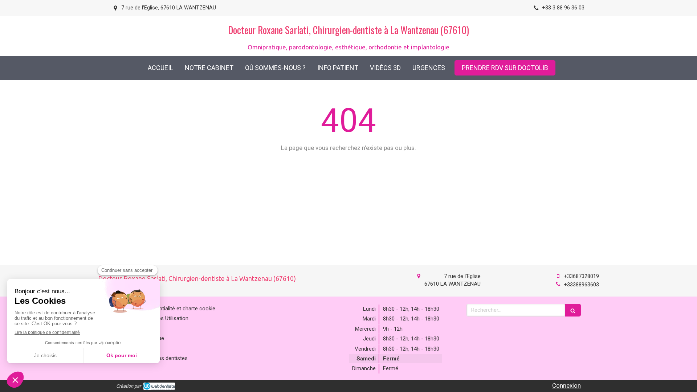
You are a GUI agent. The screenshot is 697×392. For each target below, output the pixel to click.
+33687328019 (581, 276)
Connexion (566, 385)
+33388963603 (581, 284)
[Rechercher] (573, 310)
